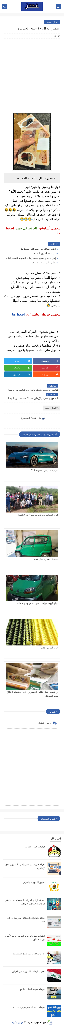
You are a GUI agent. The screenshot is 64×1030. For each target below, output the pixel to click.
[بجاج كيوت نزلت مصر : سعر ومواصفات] (32, 588)
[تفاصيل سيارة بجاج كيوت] (32, 543)
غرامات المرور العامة (45, 253)
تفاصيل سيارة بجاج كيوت (45, 559)
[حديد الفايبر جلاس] (32, 632)
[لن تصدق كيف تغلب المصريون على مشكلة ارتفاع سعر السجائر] (32, 676)
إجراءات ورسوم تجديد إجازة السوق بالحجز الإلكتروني (31, 258)
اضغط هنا (18, 314)
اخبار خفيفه (52, 22)
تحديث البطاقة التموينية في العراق (28, 971)
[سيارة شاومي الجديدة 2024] (32, 455)
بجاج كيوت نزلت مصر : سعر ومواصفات (37, 603)
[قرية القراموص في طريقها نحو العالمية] (32, 499)
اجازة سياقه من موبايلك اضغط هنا (38, 248)
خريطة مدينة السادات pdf (32, 989)
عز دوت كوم (17, 1022)
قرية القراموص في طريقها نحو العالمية (38, 514)
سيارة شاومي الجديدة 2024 (43, 470)
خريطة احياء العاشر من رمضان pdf (28, 1007)
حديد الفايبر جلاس (49, 647)
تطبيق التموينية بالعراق (44, 262)
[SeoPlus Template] (50, 1022)
